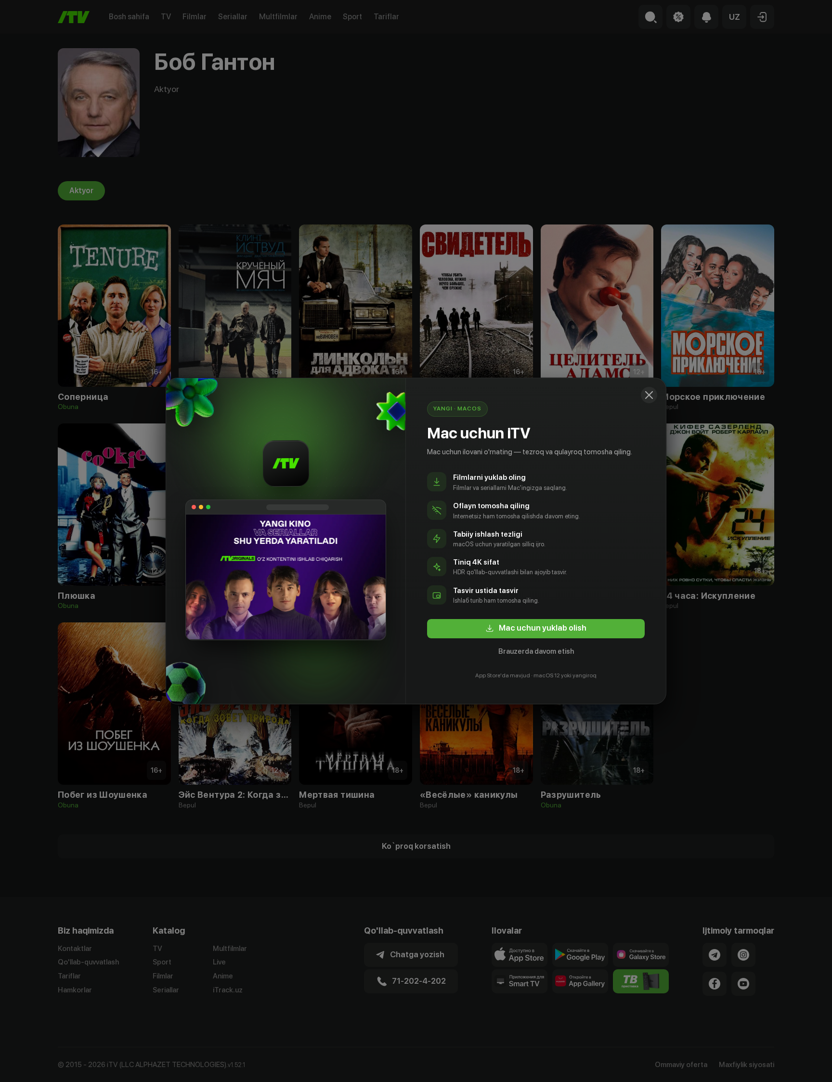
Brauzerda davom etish (536, 651)
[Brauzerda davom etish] (649, 395)
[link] (536, 628)
